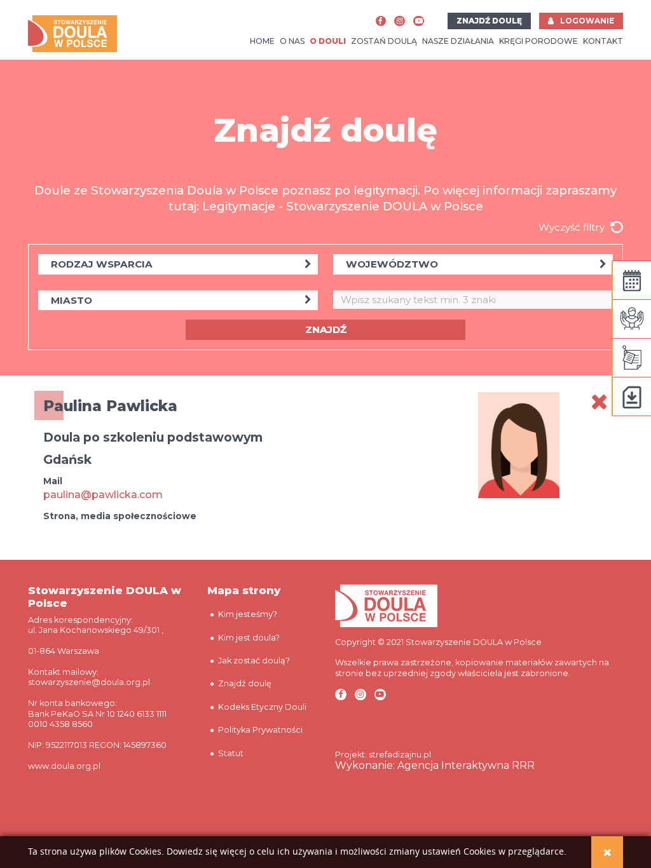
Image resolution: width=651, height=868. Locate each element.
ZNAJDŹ (325, 329)
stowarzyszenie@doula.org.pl (89, 682)
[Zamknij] (607, 852)
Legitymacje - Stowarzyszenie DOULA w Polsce (342, 206)
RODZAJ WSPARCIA (102, 264)
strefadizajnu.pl (400, 754)
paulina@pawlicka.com (103, 495)
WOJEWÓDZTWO (392, 264)
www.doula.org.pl (64, 766)
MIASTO (71, 300)
